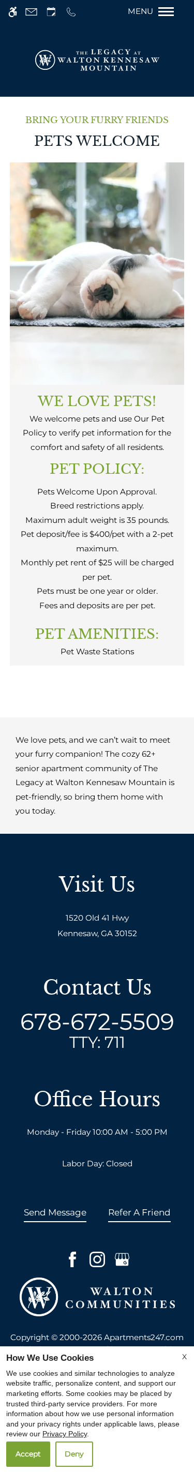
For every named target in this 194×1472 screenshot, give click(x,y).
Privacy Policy (64, 1434)
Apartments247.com (144, 1337)
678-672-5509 (97, 1030)
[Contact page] (31, 12)
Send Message (55, 1212)
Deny (74, 1454)
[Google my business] (122, 1259)
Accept (28, 1454)
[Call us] (71, 12)
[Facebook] (72, 1259)
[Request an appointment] (51, 12)
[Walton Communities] (97, 1296)
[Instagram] (97, 1259)
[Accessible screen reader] (13, 12)
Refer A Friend (139, 1212)
